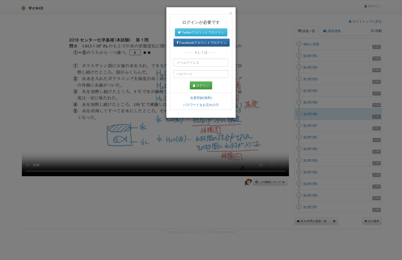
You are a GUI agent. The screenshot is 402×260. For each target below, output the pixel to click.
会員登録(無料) (201, 98)
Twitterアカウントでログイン (202, 32)
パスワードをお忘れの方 (201, 105)
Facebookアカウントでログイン (202, 42)
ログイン (202, 85)
